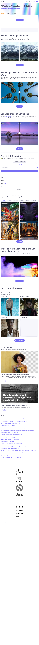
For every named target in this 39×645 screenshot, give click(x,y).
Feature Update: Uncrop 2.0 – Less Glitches (10, 439)
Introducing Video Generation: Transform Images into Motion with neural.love (16, 444)
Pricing (27, 1)
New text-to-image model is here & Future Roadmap (11, 443)
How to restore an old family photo (8, 425)
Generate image (16, 161)
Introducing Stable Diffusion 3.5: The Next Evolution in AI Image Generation (16, 419)
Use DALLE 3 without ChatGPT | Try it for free (10, 436)
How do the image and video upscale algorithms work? (12, 434)
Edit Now (19, 106)
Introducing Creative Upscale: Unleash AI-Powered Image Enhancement (15, 418)
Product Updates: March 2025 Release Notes (10, 437)
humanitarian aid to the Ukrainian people (27, 522)
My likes (4, 200)
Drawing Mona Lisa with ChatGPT (8, 427)
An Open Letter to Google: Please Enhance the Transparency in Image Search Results (18, 450)
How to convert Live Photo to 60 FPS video (9, 432)
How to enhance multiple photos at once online (10, 448)
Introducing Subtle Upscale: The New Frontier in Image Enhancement (15, 452)
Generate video (22, 161)
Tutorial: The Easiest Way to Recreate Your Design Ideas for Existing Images (16, 453)
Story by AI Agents (5, 177)
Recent (10, 200)
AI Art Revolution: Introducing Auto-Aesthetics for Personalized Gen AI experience (17, 430)
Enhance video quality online (14, 35)
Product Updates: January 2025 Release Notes (10, 423)
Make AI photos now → (19, 340)
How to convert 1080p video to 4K (8, 441)
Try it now (19, 148)
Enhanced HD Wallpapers (6, 455)
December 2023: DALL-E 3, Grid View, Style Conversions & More (14, 421)
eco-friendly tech (20, 158)
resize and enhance (7, 116)
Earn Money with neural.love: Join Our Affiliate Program (12, 457)
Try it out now (19, 65)
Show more (19, 241)
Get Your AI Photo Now (11, 288)
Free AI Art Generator (11, 156)
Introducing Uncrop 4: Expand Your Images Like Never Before (13, 428)
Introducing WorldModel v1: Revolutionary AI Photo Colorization (14, 446)
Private (3, 186)
